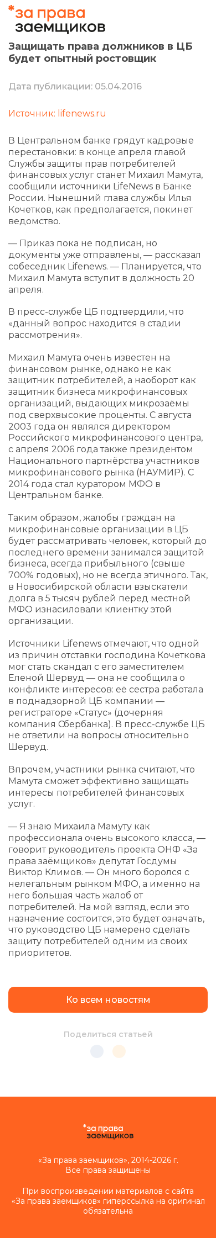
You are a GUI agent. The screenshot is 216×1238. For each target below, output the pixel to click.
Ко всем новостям (108, 999)
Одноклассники (119, 1051)
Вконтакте (97, 1051)
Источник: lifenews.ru (57, 113)
